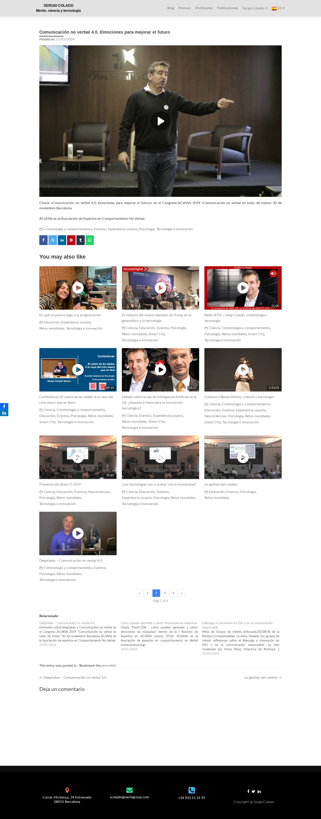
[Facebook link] (248, 791)
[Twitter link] (253, 791)
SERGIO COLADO (58, 5)
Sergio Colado (253, 8)
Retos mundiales (51, 328)
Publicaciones (227, 8)
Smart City (156, 334)
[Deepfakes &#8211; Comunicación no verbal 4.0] (80, 634)
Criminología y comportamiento (68, 229)
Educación (52, 322)
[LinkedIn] (4, 413)
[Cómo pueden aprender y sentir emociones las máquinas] (161, 636)
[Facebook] (43, 240)
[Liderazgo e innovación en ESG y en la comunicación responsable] (243, 638)
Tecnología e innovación (174, 229)
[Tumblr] (80, 240)
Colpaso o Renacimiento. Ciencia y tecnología (239, 397)
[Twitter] (52, 240)
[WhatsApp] (90, 240)
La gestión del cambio (220, 484)
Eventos (100, 229)
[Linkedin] (62, 240)
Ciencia (132, 328)
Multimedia (204, 8)
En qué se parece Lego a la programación (70, 315)
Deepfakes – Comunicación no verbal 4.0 (70, 560)
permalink (109, 665)
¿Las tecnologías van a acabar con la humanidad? (159, 484)
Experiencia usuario (123, 229)
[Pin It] (71, 240)
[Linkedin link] (259, 791)
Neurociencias (215, 416)
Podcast (184, 8)
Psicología (147, 229)
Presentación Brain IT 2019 (60, 484)
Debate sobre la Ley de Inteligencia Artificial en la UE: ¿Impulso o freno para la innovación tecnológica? (159, 402)
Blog (170, 8)
